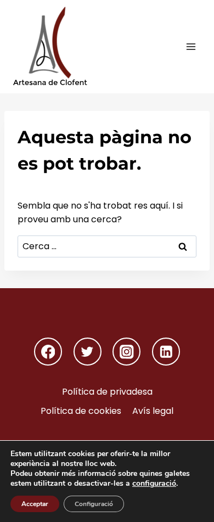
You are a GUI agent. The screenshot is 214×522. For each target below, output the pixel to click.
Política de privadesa (107, 391)
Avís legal (152, 411)
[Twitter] (88, 352)
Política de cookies (81, 411)
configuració (154, 484)
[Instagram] (126, 352)
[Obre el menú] (191, 46)
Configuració (94, 503)
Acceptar (34, 503)
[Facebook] (48, 352)
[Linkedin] (166, 352)
